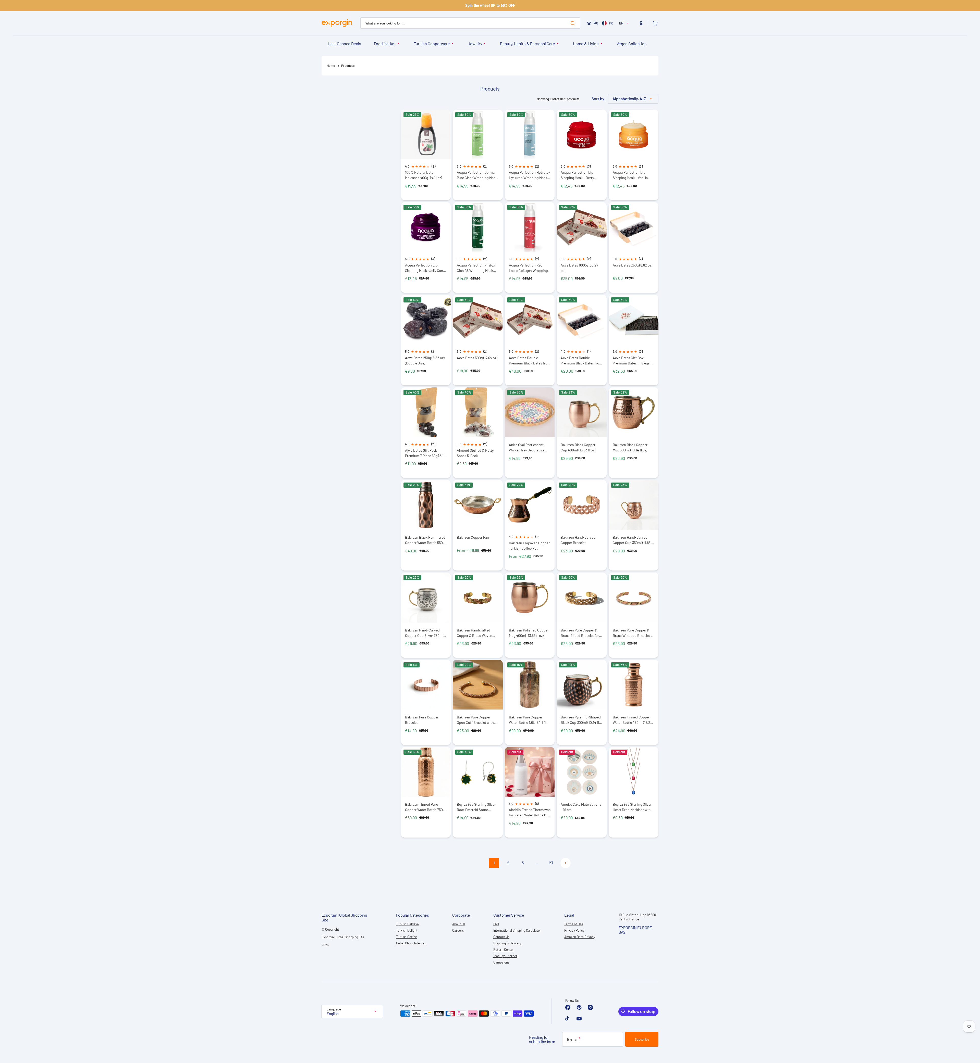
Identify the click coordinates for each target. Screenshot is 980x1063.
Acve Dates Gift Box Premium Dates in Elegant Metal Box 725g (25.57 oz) (633, 360)
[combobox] (470, 23)
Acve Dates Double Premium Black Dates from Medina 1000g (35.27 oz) (529, 360)
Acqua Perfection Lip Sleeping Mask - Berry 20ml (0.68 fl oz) (577, 175)
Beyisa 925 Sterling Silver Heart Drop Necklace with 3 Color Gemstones (633, 807)
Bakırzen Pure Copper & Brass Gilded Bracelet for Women (580, 633)
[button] (641, 23)
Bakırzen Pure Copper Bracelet (421, 720)
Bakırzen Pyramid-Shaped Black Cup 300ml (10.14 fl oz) (581, 720)
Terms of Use (573, 924)
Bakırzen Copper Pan (473, 537)
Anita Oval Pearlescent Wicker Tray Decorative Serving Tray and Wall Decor (526, 447)
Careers (458, 930)
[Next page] (565, 863)
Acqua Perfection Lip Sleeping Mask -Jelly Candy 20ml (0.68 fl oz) (426, 268)
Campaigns (501, 962)
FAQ (595, 23)
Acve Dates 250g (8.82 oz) (632, 265)
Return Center (503, 949)
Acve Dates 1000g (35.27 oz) (579, 268)
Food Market (385, 43)
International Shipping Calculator (517, 930)
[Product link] (426, 155)
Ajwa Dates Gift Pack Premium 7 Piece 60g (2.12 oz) (425, 453)
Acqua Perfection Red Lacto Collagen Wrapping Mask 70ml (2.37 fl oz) (528, 268)
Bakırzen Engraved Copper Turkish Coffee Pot (529, 545)
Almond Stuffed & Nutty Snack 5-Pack (475, 453)
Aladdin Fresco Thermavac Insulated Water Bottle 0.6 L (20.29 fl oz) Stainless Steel (529, 812)
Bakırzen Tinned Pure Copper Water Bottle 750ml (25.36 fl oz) (426, 807)
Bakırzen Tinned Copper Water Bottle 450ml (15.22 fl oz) (632, 720)
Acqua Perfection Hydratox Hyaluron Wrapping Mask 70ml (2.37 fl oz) (529, 175)
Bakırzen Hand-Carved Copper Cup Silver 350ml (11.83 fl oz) (424, 633)
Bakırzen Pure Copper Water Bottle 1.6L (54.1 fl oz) (527, 720)
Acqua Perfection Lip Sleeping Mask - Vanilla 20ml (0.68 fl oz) (630, 175)
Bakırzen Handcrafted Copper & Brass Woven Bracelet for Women (474, 633)
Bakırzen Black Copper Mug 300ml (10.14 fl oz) (630, 447)
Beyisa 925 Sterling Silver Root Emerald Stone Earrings (476, 807)
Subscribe (642, 1039)
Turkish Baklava (407, 924)
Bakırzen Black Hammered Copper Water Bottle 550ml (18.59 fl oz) (426, 540)
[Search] (573, 23)
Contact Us (501, 937)
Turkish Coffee (406, 937)
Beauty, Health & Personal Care (527, 43)
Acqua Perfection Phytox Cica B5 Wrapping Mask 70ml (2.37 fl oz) (476, 268)
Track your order (505, 956)
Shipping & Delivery (507, 943)
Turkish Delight (407, 930)
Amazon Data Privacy (579, 937)
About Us (458, 924)
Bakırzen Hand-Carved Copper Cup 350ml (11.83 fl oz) (633, 540)
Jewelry (475, 43)
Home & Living (586, 43)
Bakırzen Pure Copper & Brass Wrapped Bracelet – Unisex (632, 633)
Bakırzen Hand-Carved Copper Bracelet (578, 540)
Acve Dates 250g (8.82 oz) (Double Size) (425, 360)
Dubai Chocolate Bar (411, 943)
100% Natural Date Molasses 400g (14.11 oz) (423, 175)
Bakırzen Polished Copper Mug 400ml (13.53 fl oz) (529, 633)
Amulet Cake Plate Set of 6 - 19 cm (581, 807)
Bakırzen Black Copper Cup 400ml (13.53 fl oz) (578, 447)
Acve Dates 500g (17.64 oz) (477, 358)
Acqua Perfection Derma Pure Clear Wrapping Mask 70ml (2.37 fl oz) (477, 175)
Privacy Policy (574, 930)
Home (331, 66)
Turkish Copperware (432, 43)
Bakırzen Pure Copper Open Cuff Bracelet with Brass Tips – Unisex (475, 720)
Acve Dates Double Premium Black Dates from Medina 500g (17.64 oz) (581, 360)
